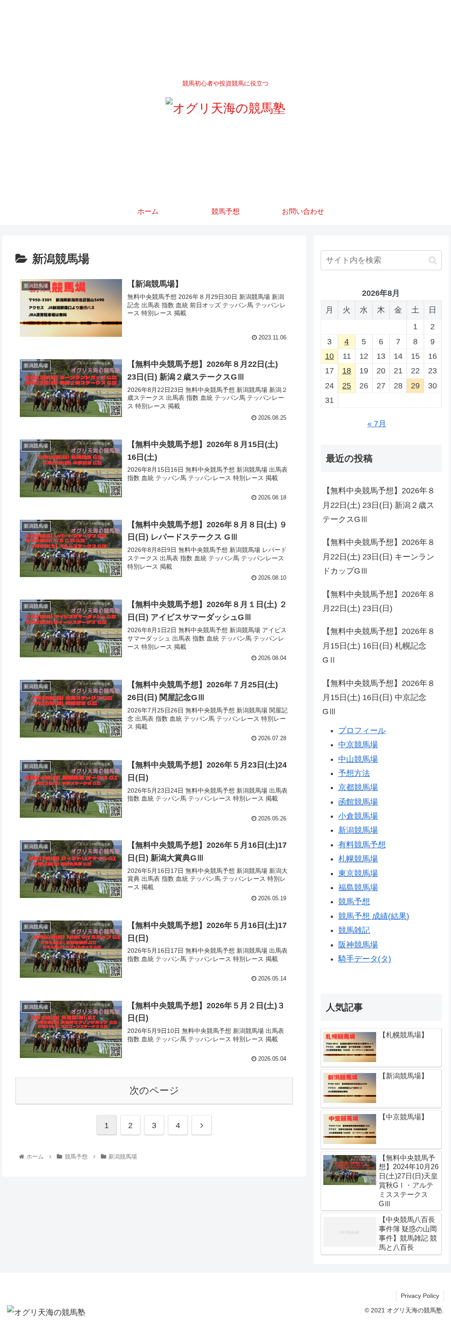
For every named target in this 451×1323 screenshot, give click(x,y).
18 (346, 370)
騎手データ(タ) (364, 958)
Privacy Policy (420, 1295)
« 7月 (376, 423)
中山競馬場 (358, 759)
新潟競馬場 (358, 830)
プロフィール (362, 730)
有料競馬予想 (362, 844)
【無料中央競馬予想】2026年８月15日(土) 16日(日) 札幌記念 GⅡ (378, 645)
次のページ (154, 1090)
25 (346, 385)
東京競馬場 (358, 873)
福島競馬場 (358, 887)
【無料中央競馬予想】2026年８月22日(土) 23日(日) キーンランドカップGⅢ (378, 556)
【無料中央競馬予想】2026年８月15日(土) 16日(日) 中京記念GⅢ (378, 697)
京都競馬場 (358, 787)
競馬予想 (354, 901)
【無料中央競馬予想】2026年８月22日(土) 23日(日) (378, 601)
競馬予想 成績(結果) (373, 916)
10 (329, 356)
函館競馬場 (358, 802)
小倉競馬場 (358, 816)
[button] (432, 260)
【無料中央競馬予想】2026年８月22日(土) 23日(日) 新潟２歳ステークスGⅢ (378, 505)
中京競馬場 (358, 744)
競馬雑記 (354, 930)
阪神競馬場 (358, 944)
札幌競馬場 (358, 858)
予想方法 (354, 773)
